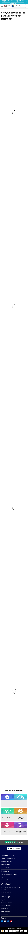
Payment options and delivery (9, 874)
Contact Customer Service (8, 858)
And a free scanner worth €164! (17, 2)
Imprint (3, 900)
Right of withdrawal (6, 905)
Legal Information (5, 890)
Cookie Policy (5, 914)
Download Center (5, 864)
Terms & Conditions (6, 902)
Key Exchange (5, 867)
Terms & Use (4, 908)
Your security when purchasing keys (10, 887)
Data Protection (5, 911)
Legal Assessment (6, 892)
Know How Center (6, 880)
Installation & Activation (7, 861)
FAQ (2, 877)
